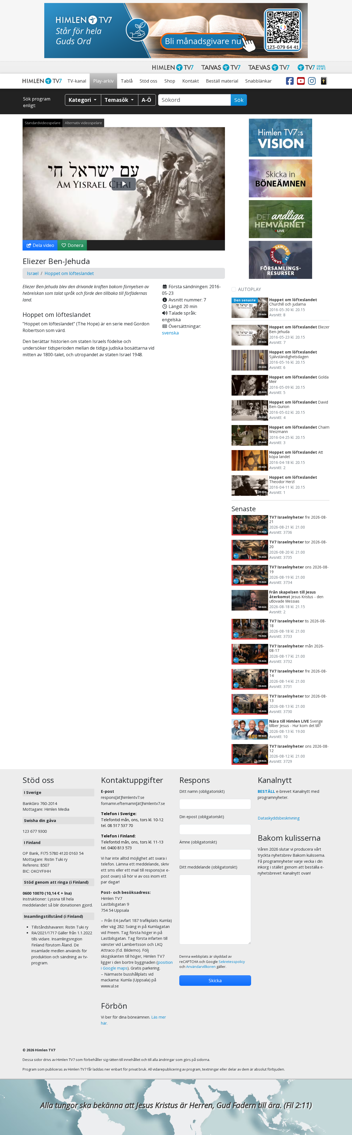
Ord (324, 81)
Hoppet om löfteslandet (69, 273)
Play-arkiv (103, 81)
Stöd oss (148, 81)
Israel (32, 273)
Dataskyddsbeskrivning (279, 818)
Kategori (80, 100)
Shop (169, 81)
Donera (75, 245)
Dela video (43, 245)
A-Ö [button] (146, 100)
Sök (238, 100)
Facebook (291, 81)
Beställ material (222, 81)
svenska (170, 333)
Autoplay (249, 289)
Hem (43, 81)
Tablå (127, 81)
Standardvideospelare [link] (43, 122)
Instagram (313, 81)
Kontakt (190, 81)
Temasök (117, 100)
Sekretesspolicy (232, 961)
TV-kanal (76, 81)
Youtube (302, 81)
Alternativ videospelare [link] (83, 122)
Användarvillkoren (201, 966)
